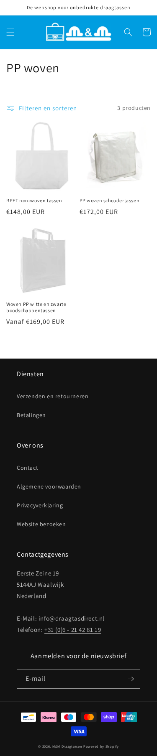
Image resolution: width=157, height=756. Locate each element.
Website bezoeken (41, 524)
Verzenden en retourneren (52, 396)
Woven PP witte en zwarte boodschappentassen (36, 307)
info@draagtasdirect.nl (72, 618)
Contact (27, 467)
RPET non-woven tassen (34, 200)
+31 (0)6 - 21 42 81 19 (72, 630)
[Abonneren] (130, 679)
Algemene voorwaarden (49, 486)
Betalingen (31, 415)
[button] (10, 32)
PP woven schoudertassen (110, 200)
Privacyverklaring (40, 505)
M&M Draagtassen (67, 746)
